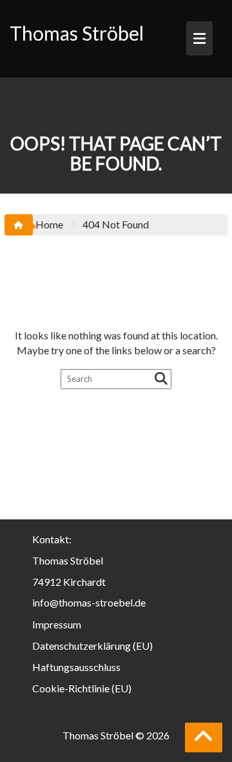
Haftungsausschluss (76, 667)
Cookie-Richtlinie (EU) (81, 688)
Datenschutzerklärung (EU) (92, 645)
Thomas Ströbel (77, 33)
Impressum (56, 624)
